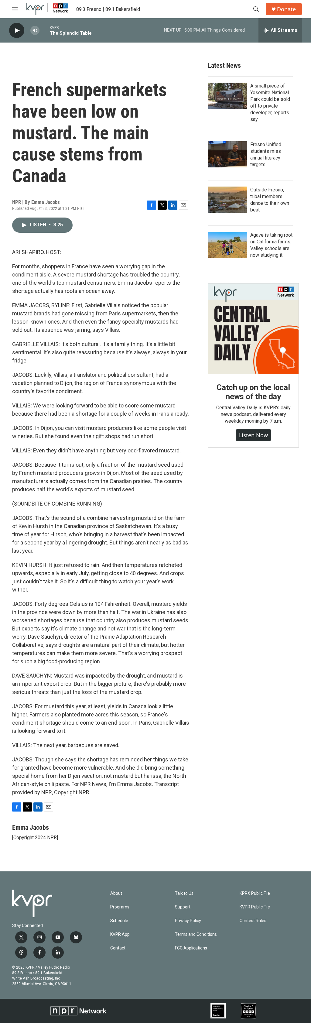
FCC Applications (191, 948)
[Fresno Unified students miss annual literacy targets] (227, 154)
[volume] (35, 30)
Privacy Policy (188, 920)
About (116, 893)
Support (182, 907)
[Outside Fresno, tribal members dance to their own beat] (227, 200)
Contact (117, 948)
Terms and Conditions (196, 934)
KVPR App (120, 934)
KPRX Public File (255, 893)
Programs (119, 907)
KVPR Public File (255, 907)
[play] (17, 30)
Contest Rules (253, 920)
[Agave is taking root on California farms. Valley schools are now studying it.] (227, 245)
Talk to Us (184, 893)
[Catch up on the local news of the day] (253, 328)
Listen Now (253, 435)
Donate (286, 9)
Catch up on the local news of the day (253, 392)
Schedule (119, 920)
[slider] (45, 30)
